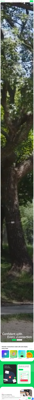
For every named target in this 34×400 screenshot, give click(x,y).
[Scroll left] (30, 348)
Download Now (20, 369)
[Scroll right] (31, 348)
